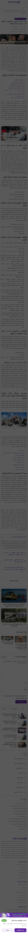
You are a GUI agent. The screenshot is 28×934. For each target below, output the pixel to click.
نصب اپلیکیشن (20, 930)
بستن (7, 930)
